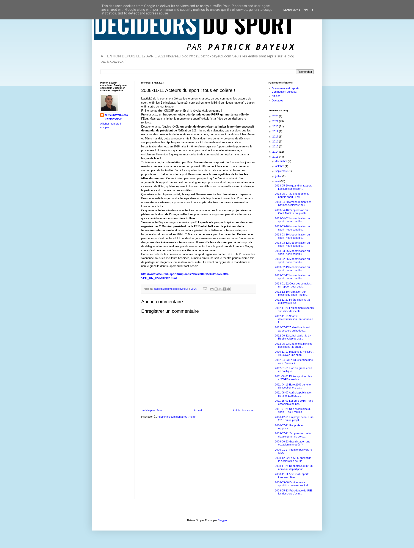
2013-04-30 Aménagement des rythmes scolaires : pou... (293, 204)
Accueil (198, 410)
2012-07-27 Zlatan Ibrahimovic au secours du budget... (293, 329)
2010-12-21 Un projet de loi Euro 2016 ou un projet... (294, 419)
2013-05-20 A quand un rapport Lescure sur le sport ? (293, 187)
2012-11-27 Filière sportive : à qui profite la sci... (292, 301)
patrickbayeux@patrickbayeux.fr (116, 117)
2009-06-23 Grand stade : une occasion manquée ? (292, 443)
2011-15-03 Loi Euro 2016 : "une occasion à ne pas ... (294, 402)
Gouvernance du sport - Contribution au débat (285, 90)
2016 (275, 141)
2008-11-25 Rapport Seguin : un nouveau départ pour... (294, 467)
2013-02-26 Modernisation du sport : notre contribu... (292, 260)
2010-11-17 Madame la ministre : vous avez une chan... (294, 353)
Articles (276, 96)
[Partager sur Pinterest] (228, 289)
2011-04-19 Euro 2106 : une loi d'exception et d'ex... (293, 386)
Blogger (222, 520)
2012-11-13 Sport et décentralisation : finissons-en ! (294, 319)
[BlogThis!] (216, 289)
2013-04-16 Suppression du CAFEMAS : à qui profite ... (292, 212)
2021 (275, 121)
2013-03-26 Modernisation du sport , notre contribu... (292, 228)
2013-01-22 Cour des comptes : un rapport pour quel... (293, 285)
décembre (281, 161)
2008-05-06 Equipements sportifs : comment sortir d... (292, 484)
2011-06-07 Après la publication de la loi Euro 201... (293, 394)
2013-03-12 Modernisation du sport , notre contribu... (292, 244)
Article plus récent (152, 410)
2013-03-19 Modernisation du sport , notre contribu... (292, 236)
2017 (275, 136)
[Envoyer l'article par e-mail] (205, 288)
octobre (280, 166)
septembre (282, 171)
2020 (275, 126)
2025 (275, 116)
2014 (275, 151)
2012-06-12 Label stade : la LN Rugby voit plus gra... (293, 337)
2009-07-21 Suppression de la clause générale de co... (293, 435)
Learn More (291, 9)
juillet (278, 176)
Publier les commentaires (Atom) (176, 416)
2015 (275, 146)
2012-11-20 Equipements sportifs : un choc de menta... (294, 309)
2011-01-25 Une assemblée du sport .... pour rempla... (293, 410)
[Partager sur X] (220, 289)
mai (277, 181)
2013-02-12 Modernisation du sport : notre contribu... (292, 277)
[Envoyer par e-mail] (212, 289)
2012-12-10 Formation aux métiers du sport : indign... (291, 293)
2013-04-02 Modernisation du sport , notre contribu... (292, 220)
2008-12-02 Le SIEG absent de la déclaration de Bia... (293, 459)
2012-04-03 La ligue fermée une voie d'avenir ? (294, 361)
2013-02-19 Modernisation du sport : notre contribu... (292, 269)
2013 (275, 156)
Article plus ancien (243, 410)
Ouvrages (277, 100)
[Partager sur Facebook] (224, 289)
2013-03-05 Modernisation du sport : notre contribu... (292, 253)
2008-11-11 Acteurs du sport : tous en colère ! (292, 476)
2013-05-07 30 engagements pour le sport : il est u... (292, 195)
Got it (309, 9)
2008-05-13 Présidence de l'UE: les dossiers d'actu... (293, 492)
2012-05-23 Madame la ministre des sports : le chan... (293, 345)
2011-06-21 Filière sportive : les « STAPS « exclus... (293, 378)
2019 (275, 131)
